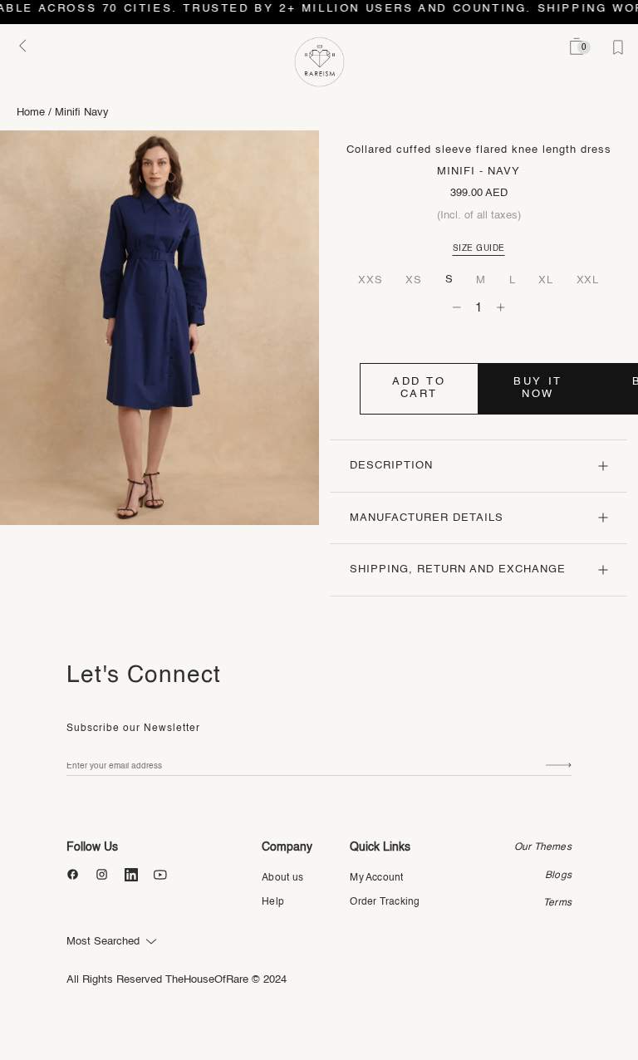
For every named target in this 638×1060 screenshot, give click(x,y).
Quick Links (380, 847)
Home (31, 112)
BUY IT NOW (537, 388)
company (287, 847)
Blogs (558, 876)
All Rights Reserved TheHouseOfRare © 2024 (176, 979)
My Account (376, 878)
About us (282, 878)
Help (273, 902)
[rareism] (319, 62)
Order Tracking (385, 902)
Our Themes (543, 847)
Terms (557, 903)
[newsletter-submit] (559, 765)
